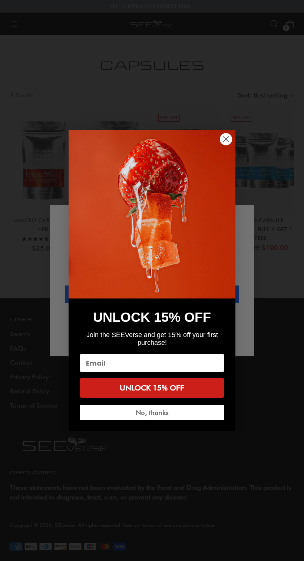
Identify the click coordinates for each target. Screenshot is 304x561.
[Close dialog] (225, 139)
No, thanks (152, 412)
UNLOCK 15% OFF (152, 387)
